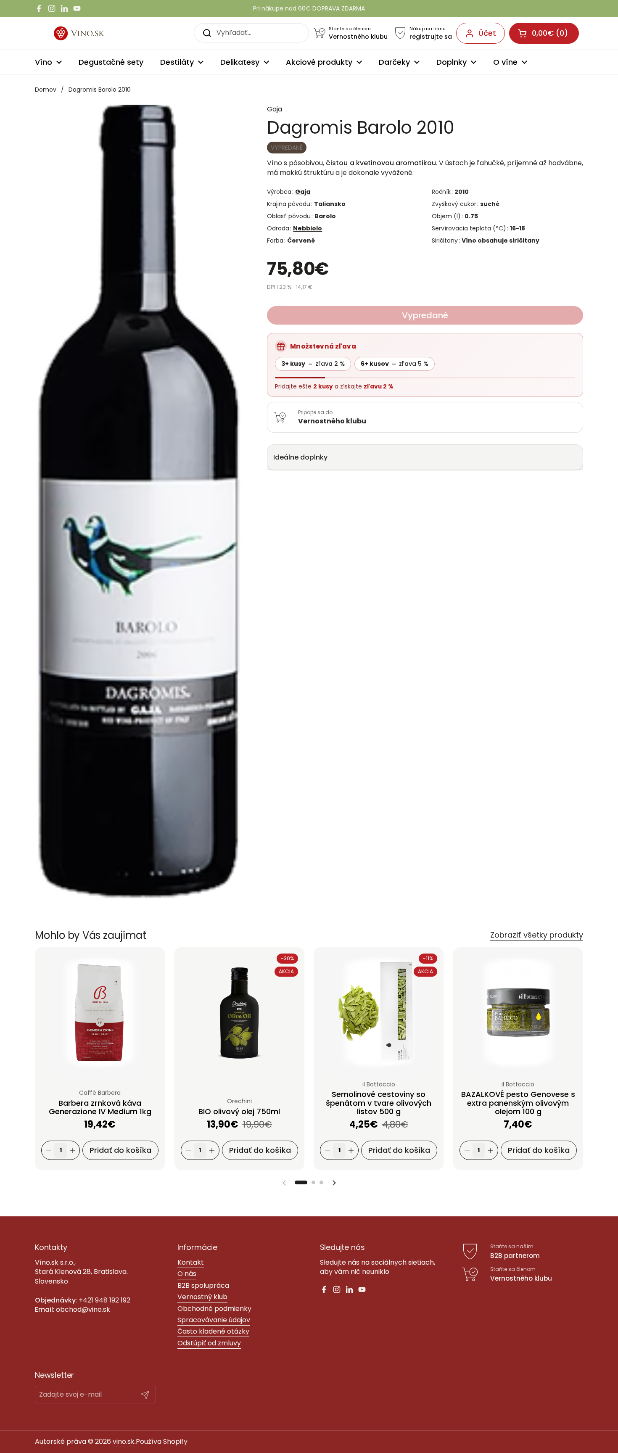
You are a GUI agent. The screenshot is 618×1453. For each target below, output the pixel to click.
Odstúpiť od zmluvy (209, 1343)
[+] (72, 1150)
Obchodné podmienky (214, 1308)
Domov (45, 89)
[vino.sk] (89, 33)
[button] (301, 1182)
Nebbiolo (307, 228)
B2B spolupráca (203, 1285)
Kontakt (190, 1262)
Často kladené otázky (213, 1331)
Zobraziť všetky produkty (536, 935)
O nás (186, 1274)
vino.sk (124, 1441)
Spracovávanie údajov (213, 1320)
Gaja (302, 192)
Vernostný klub (202, 1297)
